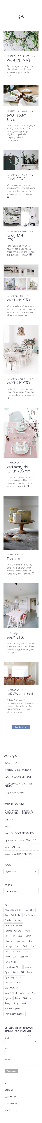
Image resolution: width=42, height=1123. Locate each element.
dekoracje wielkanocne (13, 925)
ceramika (8, 920)
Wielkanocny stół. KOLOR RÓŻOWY (18, 469)
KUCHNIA (23, 231)
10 (24, 462)
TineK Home (27, 998)
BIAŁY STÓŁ (15, 637)
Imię (6, 1049)
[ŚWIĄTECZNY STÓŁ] (21, 95)
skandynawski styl (12, 987)
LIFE (27, 56)
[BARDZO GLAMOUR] (21, 673)
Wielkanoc (26, 1003)
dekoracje (18, 920)
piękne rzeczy (26, 972)
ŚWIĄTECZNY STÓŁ (16, 117)
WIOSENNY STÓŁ (19, 60)
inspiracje (8, 946)
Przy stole (13, 558)
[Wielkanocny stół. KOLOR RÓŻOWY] (21, 432)
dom (6, 936)
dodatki (27, 930)
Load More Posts (21, 727)
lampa (7, 956)
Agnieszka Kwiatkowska (14, 840)
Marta (7, 826)
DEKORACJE (14, 56)
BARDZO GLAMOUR (20, 694)
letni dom (24, 956)
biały (6, 915)
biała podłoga (29, 910)
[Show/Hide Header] (3, 3)
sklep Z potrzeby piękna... (14, 993)
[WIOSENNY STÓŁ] (21, 41)
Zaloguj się (9, 1089)
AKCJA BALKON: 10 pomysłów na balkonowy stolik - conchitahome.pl (19, 811)
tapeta (17, 998)
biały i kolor (15, 915)
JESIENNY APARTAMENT (23, 853)
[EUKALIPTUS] (21, 159)
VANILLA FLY (32, 840)
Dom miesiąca (17, 936)
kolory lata (16, 951)
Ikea (30, 941)
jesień (33, 946)
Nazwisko (8, 1059)
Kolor (6, 951)
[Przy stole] (21, 522)
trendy (7, 1003)
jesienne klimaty (21, 946)
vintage (16, 1003)
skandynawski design (13, 982)
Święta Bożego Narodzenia (14, 1013)
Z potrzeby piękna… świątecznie (18, 769)
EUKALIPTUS (16, 179)
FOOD (22, 56)
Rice (22, 977)
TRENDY (23, 111)
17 (25, 554)
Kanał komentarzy (12, 1103)
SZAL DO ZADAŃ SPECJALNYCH (20, 776)
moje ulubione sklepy (13, 967)
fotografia (8, 941)
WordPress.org (11, 1110)
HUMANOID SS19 (12, 762)
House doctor (20, 941)
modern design (10, 962)
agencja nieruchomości (13, 910)
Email (20, 1038)
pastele (15, 972)
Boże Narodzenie (30, 915)
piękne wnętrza (11, 977)
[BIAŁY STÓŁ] (21, 605)
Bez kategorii (14, 462)
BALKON (9, 819)
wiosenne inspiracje (12, 1008)
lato (14, 956)
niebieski (28, 967)
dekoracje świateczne (13, 930)
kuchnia (27, 951)
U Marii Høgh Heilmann (14, 792)
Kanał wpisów (10, 1096)
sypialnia (8, 998)
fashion (28, 936)
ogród (7, 972)
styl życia (31, 993)
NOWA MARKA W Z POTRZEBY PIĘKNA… (19, 784)
